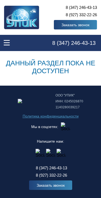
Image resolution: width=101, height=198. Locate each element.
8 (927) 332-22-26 (81, 15)
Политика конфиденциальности (51, 116)
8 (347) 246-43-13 (81, 7)
